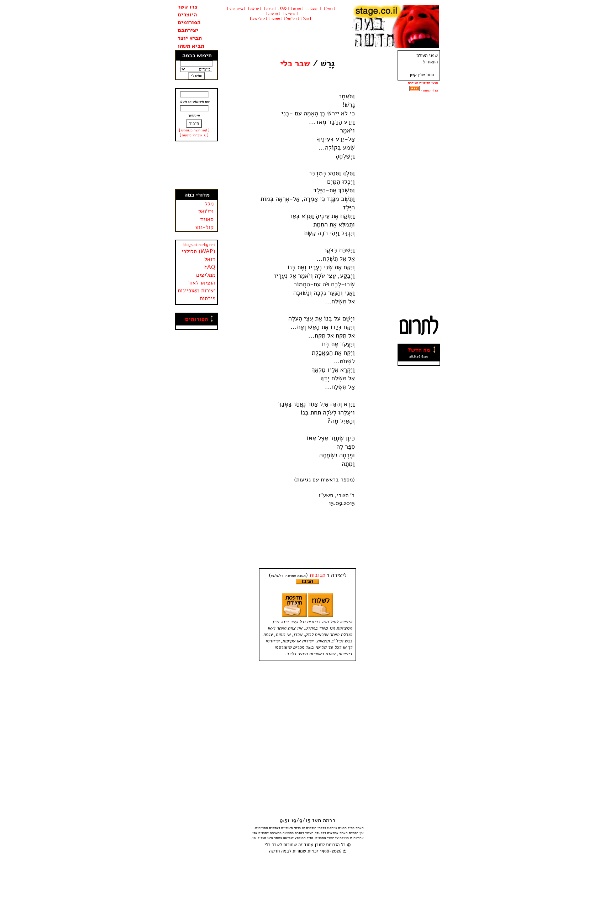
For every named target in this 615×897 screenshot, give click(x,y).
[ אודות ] (297, 8)
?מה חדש (419, 350)
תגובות (317, 575)
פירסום (207, 298)
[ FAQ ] (283, 8)
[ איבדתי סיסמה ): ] (194, 135)
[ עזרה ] (269, 8)
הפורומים (189, 22)
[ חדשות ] (272, 13)
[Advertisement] (196, 165)
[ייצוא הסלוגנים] (414, 90)
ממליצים (205, 275)
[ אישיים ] (290, 13)
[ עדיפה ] (254, 8)
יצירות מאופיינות (197, 290)
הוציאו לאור (201, 283)
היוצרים (187, 15)
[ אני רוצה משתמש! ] (194, 130)
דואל (209, 259)
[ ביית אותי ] (236, 8)
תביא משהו (191, 46)
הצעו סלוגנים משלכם (423, 82)
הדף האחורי (429, 90)
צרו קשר (188, 7)
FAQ (209, 267)
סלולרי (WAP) (198, 251)
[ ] (258, 18)
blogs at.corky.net (199, 244)
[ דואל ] (329, 8)
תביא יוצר (190, 38)
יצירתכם (188, 30)
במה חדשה (279, 851)
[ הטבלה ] (313, 8)
